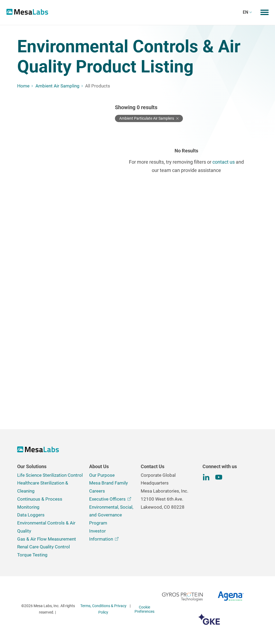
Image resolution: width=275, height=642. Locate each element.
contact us (223, 162)
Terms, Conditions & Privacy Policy (103, 609)
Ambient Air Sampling (57, 86)
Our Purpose (102, 475)
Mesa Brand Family (108, 483)
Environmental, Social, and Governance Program (111, 515)
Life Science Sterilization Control (50, 475)
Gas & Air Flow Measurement (46, 539)
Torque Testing (32, 554)
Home (23, 86)
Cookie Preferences (144, 609)
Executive (107, 499)
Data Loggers (31, 515)
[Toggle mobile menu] (264, 12)
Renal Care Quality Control (43, 546)
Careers (97, 491)
